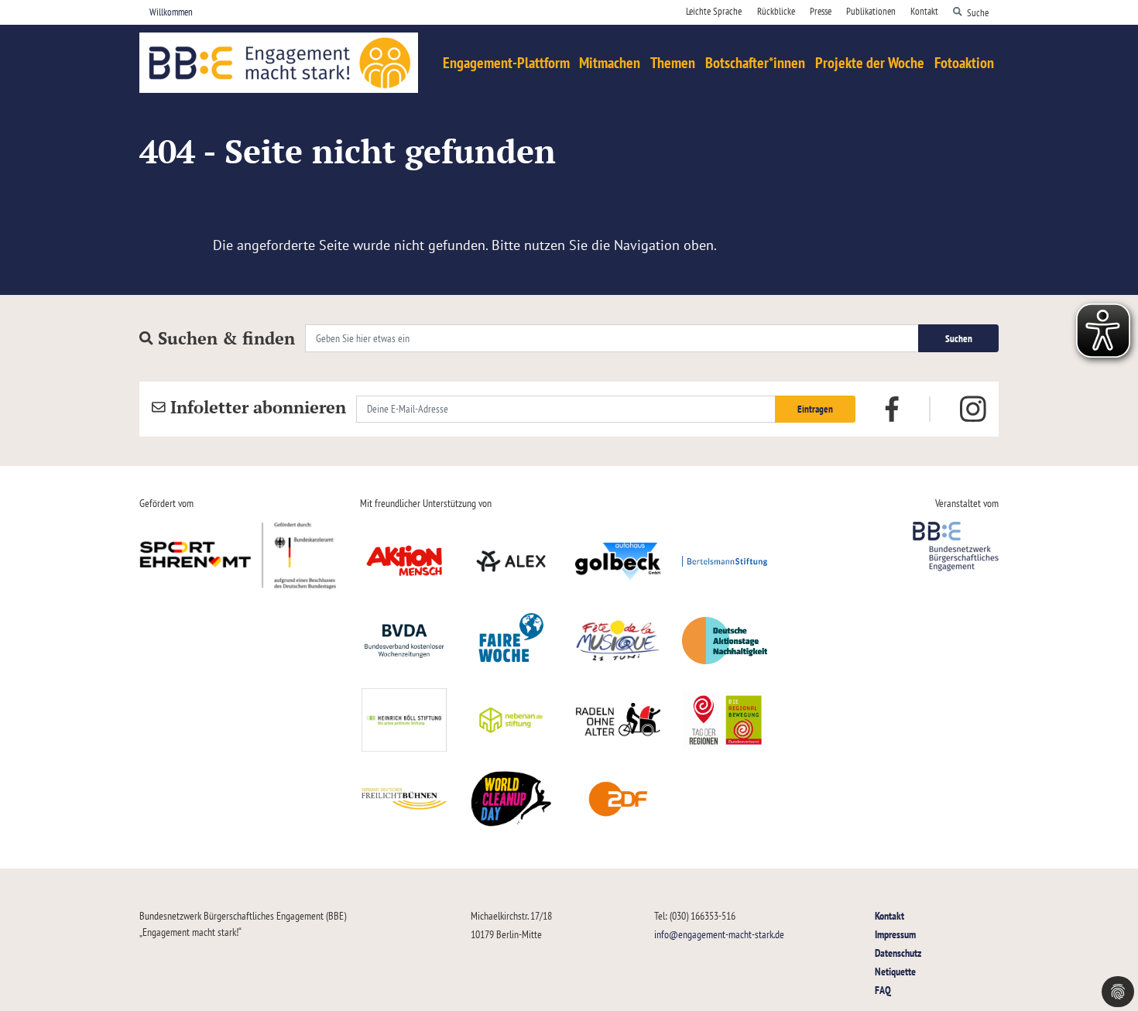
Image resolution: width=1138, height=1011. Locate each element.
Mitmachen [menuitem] (609, 63)
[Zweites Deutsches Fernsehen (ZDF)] (617, 798)
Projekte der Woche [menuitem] (869, 63)
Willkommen (171, 12)
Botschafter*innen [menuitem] (755, 63)
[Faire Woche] (511, 640)
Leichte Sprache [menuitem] (714, 11)
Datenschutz (898, 952)
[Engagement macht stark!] (278, 62)
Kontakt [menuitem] (924, 11)
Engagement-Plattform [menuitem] (506, 63)
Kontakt (889, 915)
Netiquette (895, 971)
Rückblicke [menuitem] (776, 11)
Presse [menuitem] (820, 11)
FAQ (883, 989)
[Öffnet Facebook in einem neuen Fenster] (892, 408)
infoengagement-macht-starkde (719, 934)
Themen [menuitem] (672, 63)
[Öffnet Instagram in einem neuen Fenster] (973, 409)
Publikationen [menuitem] (871, 11)
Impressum (895, 934)
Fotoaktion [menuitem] (964, 63)
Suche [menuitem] (978, 12)
